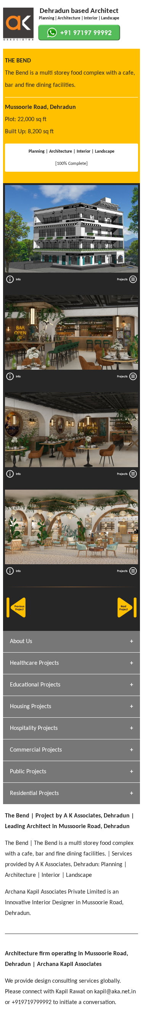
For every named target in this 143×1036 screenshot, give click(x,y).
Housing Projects (30, 707)
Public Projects (28, 772)
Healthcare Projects (34, 663)
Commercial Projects (36, 750)
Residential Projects (34, 793)
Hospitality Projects (34, 728)
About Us (21, 642)
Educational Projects (35, 685)
